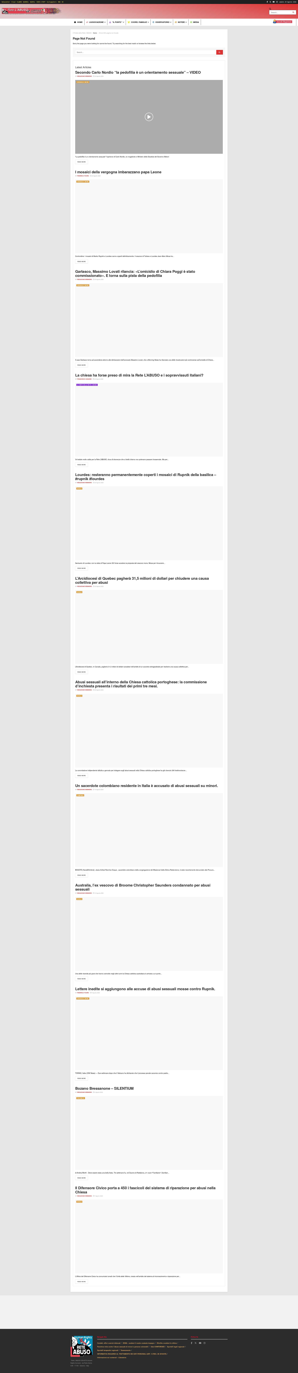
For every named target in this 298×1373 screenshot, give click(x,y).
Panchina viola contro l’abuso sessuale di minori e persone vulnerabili (122, 1347)
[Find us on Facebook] (267, 2)
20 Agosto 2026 (98, 690)
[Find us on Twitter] (270, 2)
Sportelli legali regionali (176, 1347)
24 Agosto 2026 (98, 76)
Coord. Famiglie (139, 22)
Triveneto (80, 1098)
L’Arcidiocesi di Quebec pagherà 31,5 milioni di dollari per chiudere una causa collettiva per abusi (142, 580)
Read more (82, 162)
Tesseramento (126, 1350)
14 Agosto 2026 (98, 893)
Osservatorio (162, 22)
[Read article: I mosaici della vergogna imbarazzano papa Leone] (149, 216)
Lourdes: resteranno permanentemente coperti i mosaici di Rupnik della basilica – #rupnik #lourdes (145, 476)
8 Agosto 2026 (95, 993)
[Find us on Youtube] (274, 2)
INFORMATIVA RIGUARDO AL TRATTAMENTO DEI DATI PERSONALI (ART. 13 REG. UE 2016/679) (131, 1354)
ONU (59, 2)
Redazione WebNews (84, 76)
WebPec (32, 2)
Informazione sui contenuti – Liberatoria (111, 1357)
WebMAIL (26, 2)
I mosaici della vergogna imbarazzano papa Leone (118, 171)
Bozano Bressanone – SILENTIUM (104, 1088)
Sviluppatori (52, 2)
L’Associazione (96, 22)
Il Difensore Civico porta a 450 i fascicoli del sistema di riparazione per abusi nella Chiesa (145, 1189)
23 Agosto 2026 (98, 279)
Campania (80, 795)
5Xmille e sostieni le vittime (167, 1343)
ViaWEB (19, 2)
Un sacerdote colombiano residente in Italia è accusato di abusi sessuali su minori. (146, 785)
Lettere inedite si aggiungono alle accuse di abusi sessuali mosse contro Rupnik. (145, 988)
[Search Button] (282, 9)
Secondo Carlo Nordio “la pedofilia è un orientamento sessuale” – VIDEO (138, 72)
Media (196, 22)
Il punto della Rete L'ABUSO (87, 385)
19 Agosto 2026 (98, 789)
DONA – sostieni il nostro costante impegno (138, 1343)
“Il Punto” (117, 22)
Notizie (181, 22)
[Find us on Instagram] (277, 2)
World (79, 488)
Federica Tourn (83, 176)
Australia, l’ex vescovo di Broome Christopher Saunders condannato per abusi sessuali (142, 887)
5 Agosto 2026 (98, 1196)
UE (62, 2)
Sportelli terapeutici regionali (107, 1350)
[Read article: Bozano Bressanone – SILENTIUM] (149, 1133)
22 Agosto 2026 (98, 379)
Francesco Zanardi (84, 379)
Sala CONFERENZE (158, 1347)
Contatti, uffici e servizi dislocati (108, 1343)
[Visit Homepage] (32, 11)
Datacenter (6, 2)
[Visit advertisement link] (109, 11)
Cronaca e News (83, 82)
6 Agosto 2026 (98, 1092)
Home (80, 22)
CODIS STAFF (40, 2)
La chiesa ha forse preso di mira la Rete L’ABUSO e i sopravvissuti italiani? (139, 375)
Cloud (13, 2)
